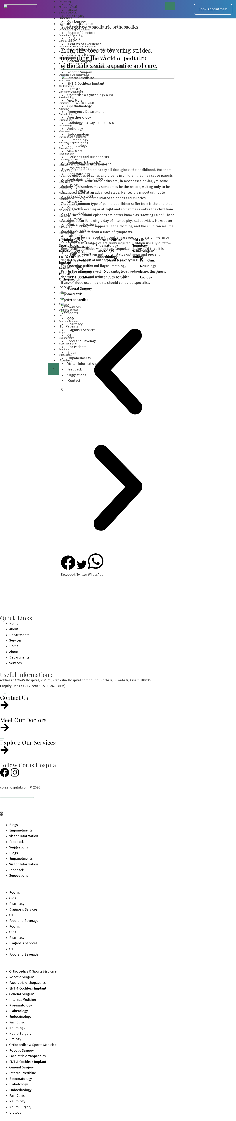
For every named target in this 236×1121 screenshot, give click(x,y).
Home (13, 624)
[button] (118, 489)
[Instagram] (14, 772)
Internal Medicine (67, 58)
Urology (63, 165)
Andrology (64, 109)
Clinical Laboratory (68, 204)
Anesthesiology (66, 97)
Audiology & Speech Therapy (73, 142)
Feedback (64, 349)
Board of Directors (68, 12)
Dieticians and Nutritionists (72, 137)
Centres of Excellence (76, 24)
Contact (74, 381)
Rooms (62, 293)
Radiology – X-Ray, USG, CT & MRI (76, 103)
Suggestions (76, 375)
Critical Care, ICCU (68, 176)
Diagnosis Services (68, 310)
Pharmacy (64, 304)
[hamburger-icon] (170, 6)
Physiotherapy (66, 148)
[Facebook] (4, 772)
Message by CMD (68, 7)
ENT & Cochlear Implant (71, 63)
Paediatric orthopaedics (27, 983)
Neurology (64, 199)
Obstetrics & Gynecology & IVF (74, 75)
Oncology (64, 187)
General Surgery (67, 41)
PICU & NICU (65, 170)
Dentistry (63, 69)
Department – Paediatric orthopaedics (78, 46)
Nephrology (65, 193)
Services (66, 287)
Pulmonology (65, 120)
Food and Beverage (69, 321)
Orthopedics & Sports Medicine (74, 29)
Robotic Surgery (67, 52)
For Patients (69, 326)
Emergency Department (71, 92)
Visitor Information (68, 343)
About (13, 629)
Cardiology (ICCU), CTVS (72, 159)
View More (64, 80)
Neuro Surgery (66, 210)
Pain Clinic (64, 216)
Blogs (62, 332)
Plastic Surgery (66, 233)
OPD (61, 298)
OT (60, 315)
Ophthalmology (66, 86)
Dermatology (65, 125)
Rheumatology (66, 154)
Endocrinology (66, 114)
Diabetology (65, 221)
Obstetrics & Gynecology (71, 35)
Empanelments (66, 338)
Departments (19, 635)
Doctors (66, 18)
